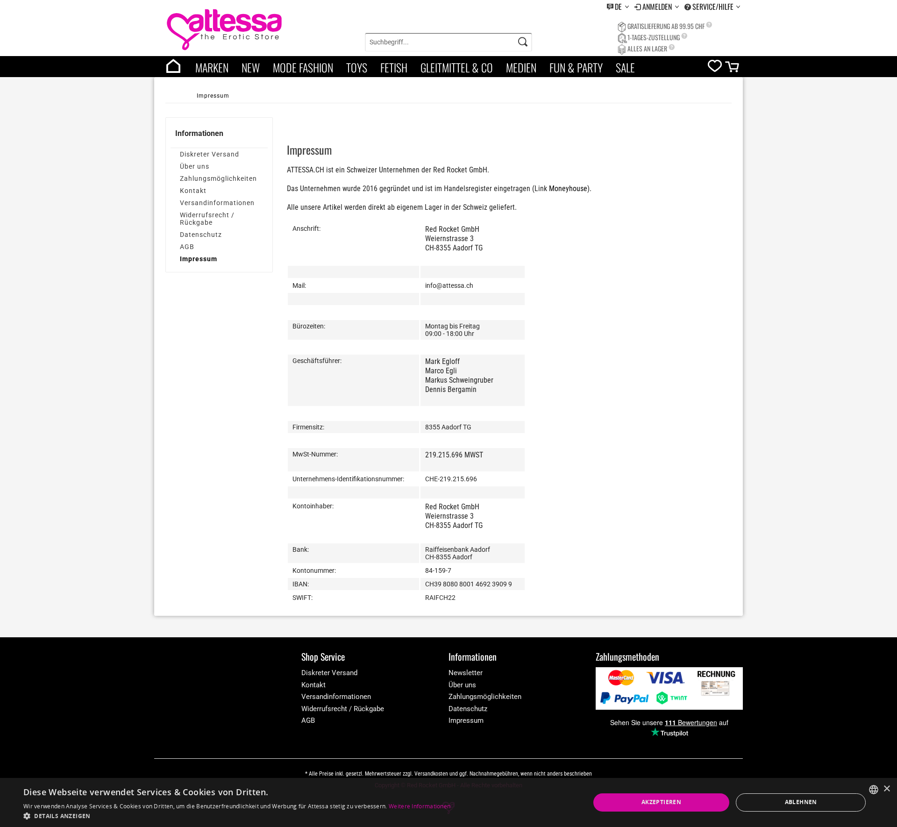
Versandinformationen (217, 203)
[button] (236, 815)
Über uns (194, 166)
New (251, 67)
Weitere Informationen (419, 806)
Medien (521, 67)
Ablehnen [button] (801, 802)
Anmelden (658, 6)
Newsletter (465, 673)
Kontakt (193, 190)
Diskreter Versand (209, 154)
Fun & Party (576, 67)
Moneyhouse (568, 188)
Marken (211, 67)
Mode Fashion (303, 67)
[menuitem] (618, 7)
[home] (173, 66)
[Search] (522, 42)
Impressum (198, 259)
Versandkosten (431, 773)
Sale (625, 67)
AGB (187, 246)
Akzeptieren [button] (661, 802)
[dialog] (448, 802)
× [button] (886, 788)
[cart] (733, 69)
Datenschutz (201, 234)
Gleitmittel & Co (456, 67)
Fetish (393, 67)
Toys (356, 67)
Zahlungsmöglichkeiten (218, 178)
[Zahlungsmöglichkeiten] (669, 688)
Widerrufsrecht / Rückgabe (207, 218)
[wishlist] (715, 68)
